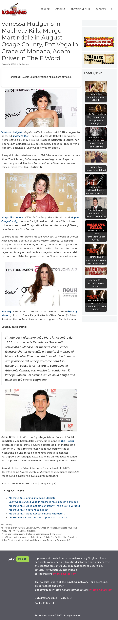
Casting (60, 9)
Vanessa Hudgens (28, 531)
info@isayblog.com (64, 573)
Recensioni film (80, 9)
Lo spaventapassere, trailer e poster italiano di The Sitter (33, 534)
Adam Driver (11, 528)
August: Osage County (28, 528)
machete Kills (65, 528)
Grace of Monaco (48, 528)
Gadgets (101, 9)
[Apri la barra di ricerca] (113, 9)
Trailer (45, 9)
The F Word (13, 531)
